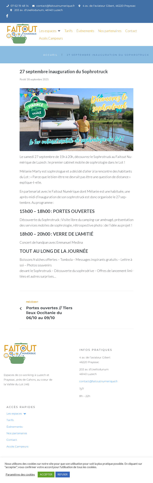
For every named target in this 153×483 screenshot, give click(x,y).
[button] (50, 30)
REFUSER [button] (63, 474)
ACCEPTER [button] (46, 474)
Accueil (50, 54)
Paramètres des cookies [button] (20, 474)
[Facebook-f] (7, 15)
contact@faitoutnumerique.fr (98, 381)
